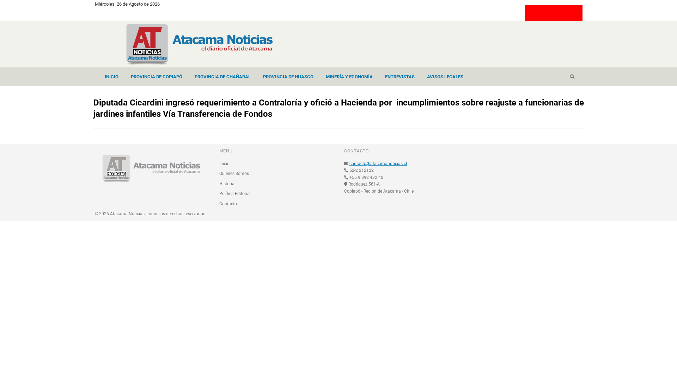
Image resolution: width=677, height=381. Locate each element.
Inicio (111, 76)
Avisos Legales (445, 76)
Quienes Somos (234, 173)
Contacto (228, 203)
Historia (226, 183)
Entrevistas (400, 76)
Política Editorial (235, 193)
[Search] (572, 77)
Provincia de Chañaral (223, 76)
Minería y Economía (349, 76)
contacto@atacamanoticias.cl (378, 163)
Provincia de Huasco (288, 76)
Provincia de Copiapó (156, 76)
